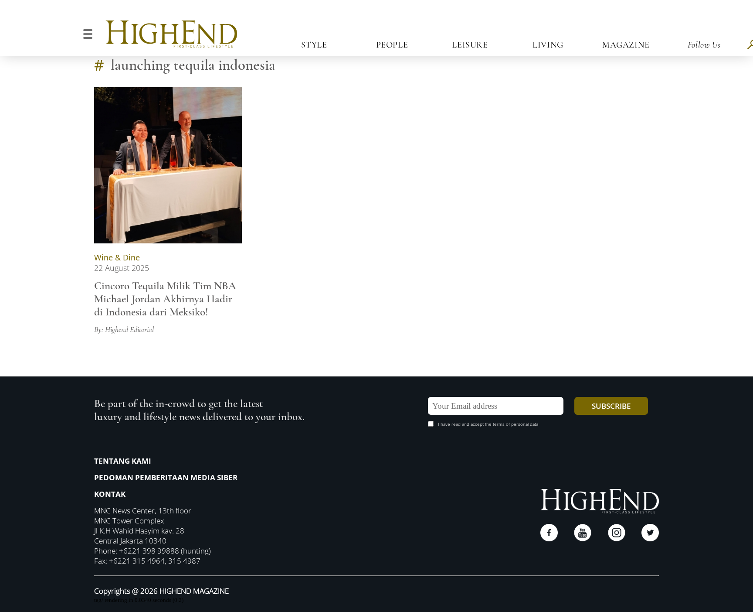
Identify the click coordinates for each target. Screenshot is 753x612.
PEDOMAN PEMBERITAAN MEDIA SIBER (165, 477)
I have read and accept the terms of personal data (488, 424)
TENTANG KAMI (122, 461)
